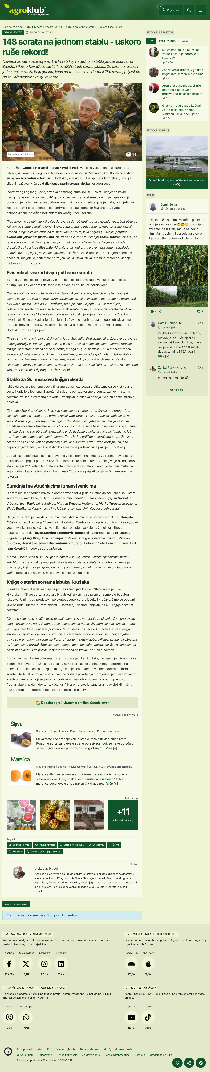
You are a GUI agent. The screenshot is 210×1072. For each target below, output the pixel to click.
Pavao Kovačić (47, 844)
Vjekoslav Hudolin (47, 868)
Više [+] (111, 748)
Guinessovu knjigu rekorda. (45, 851)
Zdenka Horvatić (21, 844)
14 (133, 154)
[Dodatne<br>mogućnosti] (201, 1063)
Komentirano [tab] (167, 41)
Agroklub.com (33, 26)
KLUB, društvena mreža (118, 1049)
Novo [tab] (184, 41)
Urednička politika (161, 1054)
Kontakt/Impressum (117, 1054)
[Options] (200, 205)
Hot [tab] (151, 41)
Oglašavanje (45, 1054)
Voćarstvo (51, 26)
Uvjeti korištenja (67, 1054)
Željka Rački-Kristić (172, 367)
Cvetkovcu (98, 844)
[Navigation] (201, 10)
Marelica (17, 851)
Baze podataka (89, 1049)
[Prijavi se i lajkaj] (177, 1063)
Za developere (91, 1054)
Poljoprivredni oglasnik (61, 1049)
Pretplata (139, 1054)
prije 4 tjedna (177, 208)
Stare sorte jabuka (73, 844)
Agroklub (51, 1060)
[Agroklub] (26, 9)
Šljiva (115, 844)
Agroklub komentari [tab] (16, 904)
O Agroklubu (25, 1054)
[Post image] (177, 265)
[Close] (189, 10)
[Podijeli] (189, 1063)
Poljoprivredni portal (30, 1049)
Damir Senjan (169, 204)
